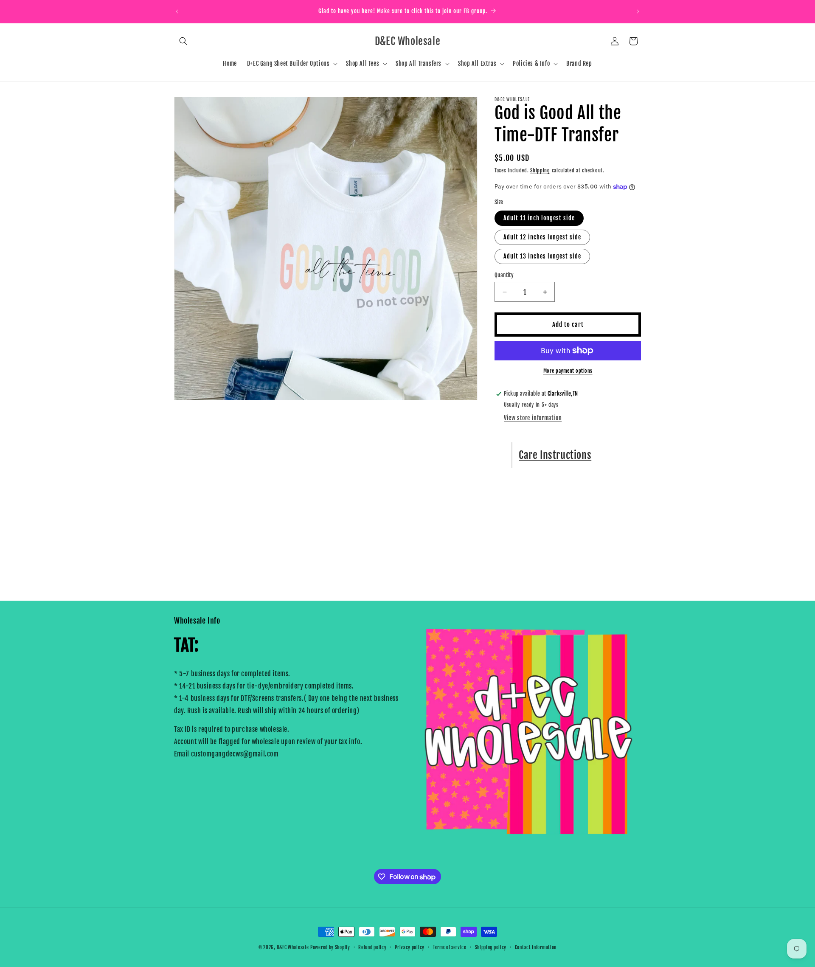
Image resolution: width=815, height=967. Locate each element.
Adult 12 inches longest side (542, 237)
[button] (183, 41)
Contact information (535, 947)
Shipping (540, 170)
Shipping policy (491, 947)
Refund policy (372, 947)
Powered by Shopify (330, 947)
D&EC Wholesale (293, 947)
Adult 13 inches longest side (542, 256)
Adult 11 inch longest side (539, 218)
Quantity (504, 275)
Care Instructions (555, 455)
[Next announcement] (638, 11)
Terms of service (450, 947)
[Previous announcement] (177, 11)
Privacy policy (409, 947)
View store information (533, 418)
